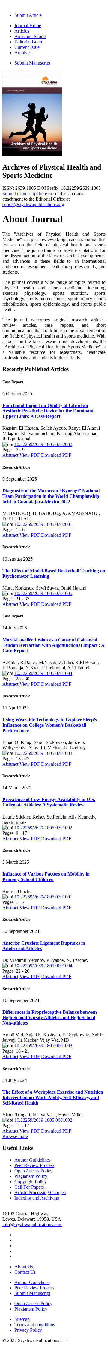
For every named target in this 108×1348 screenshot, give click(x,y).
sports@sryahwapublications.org (33, 204)
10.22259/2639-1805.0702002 (43, 444)
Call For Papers (29, 1187)
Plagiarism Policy (30, 1176)
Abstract (10, 455)
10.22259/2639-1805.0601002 (43, 1120)
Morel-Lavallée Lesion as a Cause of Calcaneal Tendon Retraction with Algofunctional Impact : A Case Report (53, 645)
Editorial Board (29, 41)
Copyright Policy (30, 1181)
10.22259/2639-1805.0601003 (43, 1045)
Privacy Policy (28, 1330)
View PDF (30, 455)
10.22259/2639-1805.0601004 (43, 965)
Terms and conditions (34, 1324)
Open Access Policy (33, 1170)
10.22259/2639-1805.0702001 (43, 524)
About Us (23, 1266)
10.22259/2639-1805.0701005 (43, 593)
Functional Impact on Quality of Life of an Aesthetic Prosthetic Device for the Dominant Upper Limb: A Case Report (48, 411)
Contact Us (25, 1272)
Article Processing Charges (40, 1192)
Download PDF (56, 455)
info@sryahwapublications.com (32, 1224)
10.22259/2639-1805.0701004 (43, 673)
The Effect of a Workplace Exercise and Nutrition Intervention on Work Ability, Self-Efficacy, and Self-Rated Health (52, 1097)
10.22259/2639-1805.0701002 (43, 827)
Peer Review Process (34, 1165)
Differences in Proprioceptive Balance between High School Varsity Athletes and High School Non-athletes (49, 1017)
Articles (21, 30)
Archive (22, 52)
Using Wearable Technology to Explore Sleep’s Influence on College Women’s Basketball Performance (49, 725)
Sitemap (22, 1319)
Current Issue (27, 47)
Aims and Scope (30, 36)
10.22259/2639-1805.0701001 (43, 896)
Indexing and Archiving (36, 1197)
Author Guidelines (32, 1282)
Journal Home (27, 25)
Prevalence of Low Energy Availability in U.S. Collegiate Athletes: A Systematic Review (48, 802)
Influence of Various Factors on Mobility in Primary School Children (46, 876)
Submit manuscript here (24, 193)
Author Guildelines (32, 1159)
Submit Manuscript (32, 62)
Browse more (15, 1136)
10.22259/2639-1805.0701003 (43, 753)
